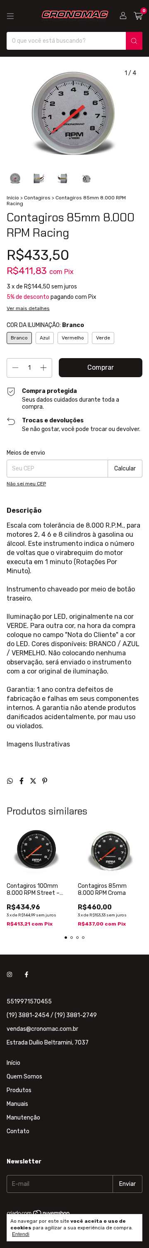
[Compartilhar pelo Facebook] (22, 781)
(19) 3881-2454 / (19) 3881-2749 (52, 1015)
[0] (138, 16)
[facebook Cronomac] (26, 974)
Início (13, 198)
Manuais (17, 1103)
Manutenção (23, 1117)
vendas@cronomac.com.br (42, 1028)
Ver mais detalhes (28, 308)
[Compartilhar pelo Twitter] (34, 781)
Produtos (19, 1090)
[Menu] (10, 16)
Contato (18, 1131)
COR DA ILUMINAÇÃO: (45, 325)
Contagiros (37, 198)
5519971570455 (29, 1001)
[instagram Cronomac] (9, 974)
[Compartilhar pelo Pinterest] (44, 781)
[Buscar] (134, 41)
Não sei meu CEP (26, 484)
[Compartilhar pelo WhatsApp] (11, 781)
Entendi (20, 1234)
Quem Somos (24, 1076)
